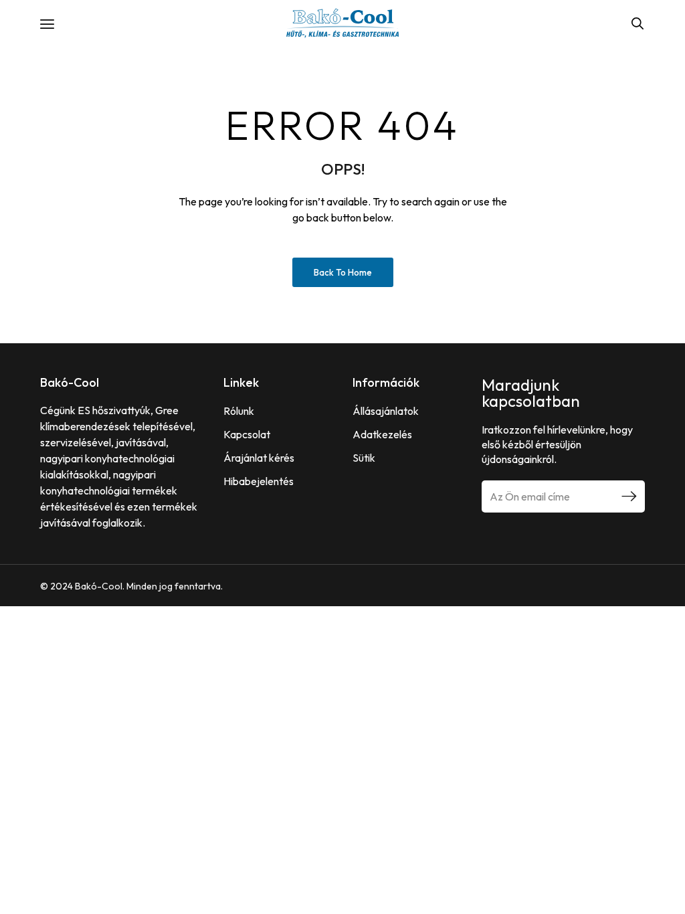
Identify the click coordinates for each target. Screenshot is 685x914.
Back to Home (343, 272)
